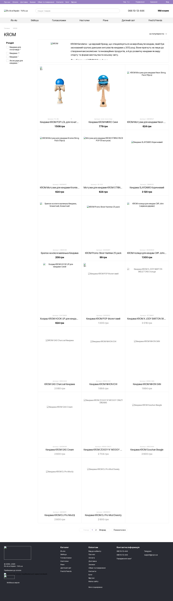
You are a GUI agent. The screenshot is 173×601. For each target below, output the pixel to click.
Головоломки (59, 20)
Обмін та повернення (46, 2)
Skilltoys (35, 20)
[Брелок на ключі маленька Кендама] (59, 222)
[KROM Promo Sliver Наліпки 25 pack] (103, 222)
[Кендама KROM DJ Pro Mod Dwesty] (103, 484)
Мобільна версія (12, 583)
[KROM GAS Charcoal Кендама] (59, 353)
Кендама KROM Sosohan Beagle (146, 449)
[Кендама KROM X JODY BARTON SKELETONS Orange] (147, 287)
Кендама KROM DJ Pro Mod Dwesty (103, 515)
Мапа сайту (93, 581)
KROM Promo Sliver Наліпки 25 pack (103, 253)
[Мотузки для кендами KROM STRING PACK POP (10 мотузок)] (103, 156)
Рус (128, 2)
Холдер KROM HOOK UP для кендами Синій (62, 318)
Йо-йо (14, 20)
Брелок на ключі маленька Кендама (59, 253)
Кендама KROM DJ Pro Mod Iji (60, 515)
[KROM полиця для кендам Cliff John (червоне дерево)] (147, 222)
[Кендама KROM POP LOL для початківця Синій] (59, 91)
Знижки (33, 2)
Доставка (24, 2)
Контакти (59, 2)
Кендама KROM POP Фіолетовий (103, 318)
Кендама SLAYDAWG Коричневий (147, 187)
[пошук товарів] (118, 11)
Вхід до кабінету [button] (95, 551)
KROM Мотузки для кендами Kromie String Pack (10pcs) (68, 187)
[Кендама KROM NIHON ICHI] (103, 353)
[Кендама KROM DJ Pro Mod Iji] (59, 484)
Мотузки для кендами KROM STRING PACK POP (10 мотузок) (115, 187)
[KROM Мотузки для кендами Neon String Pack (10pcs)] (147, 91)
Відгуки (74, 2)
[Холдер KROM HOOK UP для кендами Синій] (59, 287)
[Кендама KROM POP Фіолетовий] (103, 287)
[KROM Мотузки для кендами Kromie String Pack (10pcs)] (59, 156)
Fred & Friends (155, 20)
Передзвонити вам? (124, 559)
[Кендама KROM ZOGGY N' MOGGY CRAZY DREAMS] (103, 418)
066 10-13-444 (136, 11)
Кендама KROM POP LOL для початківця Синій (64, 122)
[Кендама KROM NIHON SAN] (147, 353)
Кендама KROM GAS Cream (60, 449)
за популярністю (156, 34)
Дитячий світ (128, 20)
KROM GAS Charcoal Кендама (59, 384)
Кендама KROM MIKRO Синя (103, 122)
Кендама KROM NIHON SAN (147, 384)
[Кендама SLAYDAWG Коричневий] (147, 156)
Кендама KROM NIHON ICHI (103, 384)
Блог (67, 2)
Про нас (7, 2)
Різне (105, 20)
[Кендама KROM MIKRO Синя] (103, 91)
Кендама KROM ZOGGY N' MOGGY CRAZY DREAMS (110, 449)
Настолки (84, 20)
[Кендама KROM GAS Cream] (59, 418)
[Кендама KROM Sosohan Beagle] (147, 418)
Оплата (15, 2)
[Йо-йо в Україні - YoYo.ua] (17, 553)
